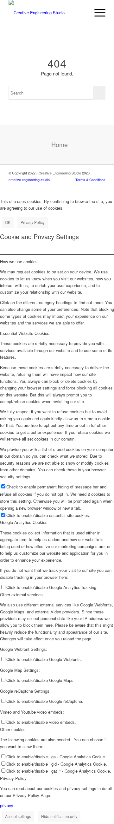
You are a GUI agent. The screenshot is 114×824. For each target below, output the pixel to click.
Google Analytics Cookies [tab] (24, 522)
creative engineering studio (29, 179)
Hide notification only (59, 816)
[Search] (82, 12)
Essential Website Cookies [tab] (24, 333)
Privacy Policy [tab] (13, 778)
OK (7, 222)
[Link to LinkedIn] (81, 186)
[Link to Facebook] (100, 186)
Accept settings (18, 816)
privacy (6, 805)
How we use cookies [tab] (19, 261)
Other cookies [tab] (13, 729)
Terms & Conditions (90, 179)
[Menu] (96, 12)
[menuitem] (82, 12)
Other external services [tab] (21, 595)
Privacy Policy (33, 222)
